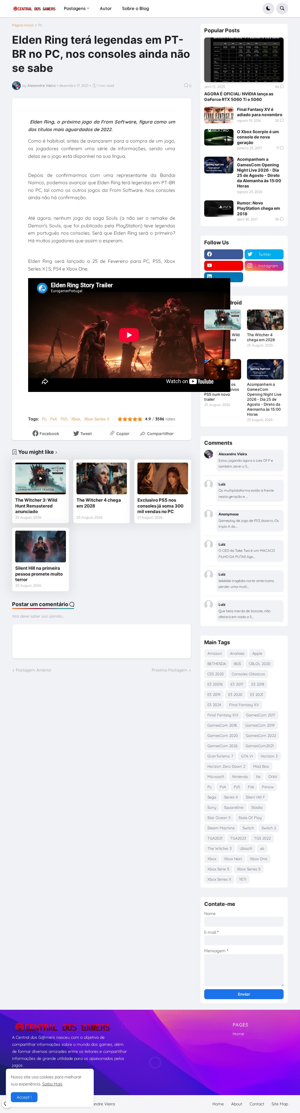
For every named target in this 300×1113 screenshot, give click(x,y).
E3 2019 (213, 694)
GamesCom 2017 (260, 715)
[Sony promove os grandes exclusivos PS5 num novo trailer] (222, 369)
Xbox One (258, 858)
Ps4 (53, 419)
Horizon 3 (269, 756)
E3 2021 (256, 694)
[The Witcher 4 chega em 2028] (101, 478)
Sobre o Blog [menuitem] (135, 8)
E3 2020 (235, 694)
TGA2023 (238, 838)
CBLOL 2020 (259, 663)
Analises (237, 653)
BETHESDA (216, 663)
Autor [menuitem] (106, 8)
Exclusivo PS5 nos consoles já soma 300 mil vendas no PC (160, 505)
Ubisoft (246, 848)
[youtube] (223, 266)
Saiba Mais (52, 1084)
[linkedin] (223, 277)
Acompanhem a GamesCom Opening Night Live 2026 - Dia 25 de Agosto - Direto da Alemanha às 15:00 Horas (259, 172)
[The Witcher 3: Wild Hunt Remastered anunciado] (40, 478)
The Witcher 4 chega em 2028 (98, 503)
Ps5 (64, 419)
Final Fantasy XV (244, 704)
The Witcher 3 (219, 848)
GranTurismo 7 (220, 756)
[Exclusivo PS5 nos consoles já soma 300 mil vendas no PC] (162, 478)
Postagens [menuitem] (75, 8)
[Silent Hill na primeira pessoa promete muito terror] (40, 546)
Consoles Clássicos (248, 673)
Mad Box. (261, 766)
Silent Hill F (255, 797)
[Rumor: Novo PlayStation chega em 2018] (218, 208)
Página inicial (22, 25)
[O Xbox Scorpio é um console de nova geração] (218, 137)
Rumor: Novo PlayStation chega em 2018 (258, 208)
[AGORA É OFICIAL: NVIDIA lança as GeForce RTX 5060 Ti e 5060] (244, 60)
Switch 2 (269, 828)
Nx (258, 776)
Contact (257, 1104)
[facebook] (223, 254)
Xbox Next (233, 858)
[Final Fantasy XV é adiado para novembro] (218, 115)
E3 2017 (237, 684)
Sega (211, 797)
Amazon (214, 653)
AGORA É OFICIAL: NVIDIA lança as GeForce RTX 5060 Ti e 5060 (238, 96)
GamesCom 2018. (222, 725)
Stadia (256, 807)
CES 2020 (215, 673)
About (236, 1104)
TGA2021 (214, 838)
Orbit (272, 776)
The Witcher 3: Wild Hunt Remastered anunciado (36, 505)
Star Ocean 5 (219, 817)
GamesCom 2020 (222, 735)
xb (262, 848)
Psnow (268, 786)
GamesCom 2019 (260, 725)
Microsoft (215, 776)
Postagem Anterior (33, 670)
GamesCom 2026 (222, 745)
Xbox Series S (248, 869)
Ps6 (251, 786)
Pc (40, 25)
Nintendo (240, 776)
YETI (242, 879)
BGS (237, 663)
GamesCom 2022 (261, 735)
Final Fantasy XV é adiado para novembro (259, 112)
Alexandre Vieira (99, 1104)
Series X (231, 797)
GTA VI (247, 756)
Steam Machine (221, 828)
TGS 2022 (262, 838)
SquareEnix (233, 807)
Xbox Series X (96, 419)
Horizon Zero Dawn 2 (226, 766)
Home (238, 1033)
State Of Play (250, 817)
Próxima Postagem (170, 670)
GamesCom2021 (260, 745)
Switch (248, 828)
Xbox (75, 419)
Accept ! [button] (24, 1097)
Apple (257, 653)
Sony (211, 807)
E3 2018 (257, 684)
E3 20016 (215, 684)
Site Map (280, 1104)
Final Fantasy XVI (222, 715)
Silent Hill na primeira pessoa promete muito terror (39, 573)
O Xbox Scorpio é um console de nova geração (258, 137)
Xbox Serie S (218, 869)
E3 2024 (214, 704)
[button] (268, 8)
